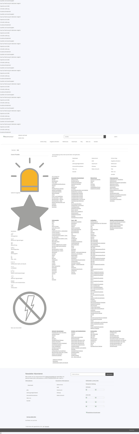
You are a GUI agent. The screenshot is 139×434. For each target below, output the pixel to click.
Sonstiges (54, 207)
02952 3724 (21, 138)
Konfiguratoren (94, 221)
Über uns (88, 141)
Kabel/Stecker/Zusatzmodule (78, 260)
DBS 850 (93, 261)
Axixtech (73, 332)
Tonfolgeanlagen (75, 207)
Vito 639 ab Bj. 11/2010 (57, 249)
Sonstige (73, 216)
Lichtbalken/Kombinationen (58, 184)
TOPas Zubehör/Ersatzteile (97, 324)
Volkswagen (55, 260)
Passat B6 (54, 269)
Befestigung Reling (114, 185)
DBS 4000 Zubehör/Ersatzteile (98, 252)
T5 (52, 275)
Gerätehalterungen (114, 193)
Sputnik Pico (94, 340)
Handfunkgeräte (75, 243)
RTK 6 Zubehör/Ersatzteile (97, 284)
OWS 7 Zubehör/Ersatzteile (97, 272)
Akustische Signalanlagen (17, 240)
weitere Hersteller (75, 228)
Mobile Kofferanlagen (115, 223)
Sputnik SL (93, 341)
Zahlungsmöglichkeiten (78, 163)
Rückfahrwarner (75, 181)
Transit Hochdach (56, 234)
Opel (53, 256)
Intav (92, 296)
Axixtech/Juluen (55, 334)
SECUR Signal (94, 305)
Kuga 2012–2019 (56, 228)
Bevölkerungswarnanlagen (116, 228)
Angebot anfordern (54, 141)
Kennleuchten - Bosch (57, 197)
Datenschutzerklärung (50, 376)
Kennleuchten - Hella (57, 201)
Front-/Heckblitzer (56, 346)
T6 (52, 276)
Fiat (53, 223)
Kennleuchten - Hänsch (57, 199)
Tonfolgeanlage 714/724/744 (78, 199)
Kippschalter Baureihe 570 (77, 341)
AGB (93, 161)
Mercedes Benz (55, 241)
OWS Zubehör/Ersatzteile (97, 269)
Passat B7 (54, 270)
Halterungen (74, 256)
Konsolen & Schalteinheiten (78, 344)
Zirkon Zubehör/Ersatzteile (97, 327)
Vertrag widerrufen (31, 417)
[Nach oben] (0, 433)
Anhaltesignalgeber (56, 344)
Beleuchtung (14, 245)
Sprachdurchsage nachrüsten (117, 338)
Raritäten (54, 205)
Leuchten (93, 185)
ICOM (72, 247)
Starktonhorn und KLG (76, 191)
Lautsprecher (74, 261)
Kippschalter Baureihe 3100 (78, 340)
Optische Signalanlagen (16, 278)
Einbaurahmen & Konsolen (116, 190)
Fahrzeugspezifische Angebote (98, 302)
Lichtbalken (93, 301)
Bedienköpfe (74, 255)
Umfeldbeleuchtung (95, 187)
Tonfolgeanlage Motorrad (77, 201)
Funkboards (74, 238)
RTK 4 (92, 276)
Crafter (53, 263)
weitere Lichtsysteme (57, 354)
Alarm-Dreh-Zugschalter (77, 337)
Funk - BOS (13, 259)
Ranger (53, 229)
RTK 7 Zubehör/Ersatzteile (97, 292)
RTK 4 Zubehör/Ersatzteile (97, 278)
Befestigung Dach (114, 184)
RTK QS (92, 293)
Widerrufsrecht (95, 169)
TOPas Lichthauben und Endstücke (99, 322)
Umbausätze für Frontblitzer (59, 351)
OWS (92, 267)
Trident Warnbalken (95, 307)
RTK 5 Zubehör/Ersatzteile (97, 281)
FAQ (81, 141)
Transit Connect (56, 232)
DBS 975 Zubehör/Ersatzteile (97, 264)
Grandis (54, 253)
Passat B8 (54, 272)
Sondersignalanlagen (76, 182)
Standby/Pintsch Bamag (57, 188)
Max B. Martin (74, 210)
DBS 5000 (93, 253)
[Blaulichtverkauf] (8, 136)
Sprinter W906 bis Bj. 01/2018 (59, 244)
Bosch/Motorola (75, 232)
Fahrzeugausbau (15, 249)
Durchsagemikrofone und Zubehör (79, 190)
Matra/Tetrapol (55, 193)
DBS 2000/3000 (94, 240)
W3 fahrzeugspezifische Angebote (99, 317)
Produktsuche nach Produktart (59, 343)
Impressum (94, 163)
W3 (91, 316)
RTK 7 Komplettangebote (97, 287)
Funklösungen (113, 332)
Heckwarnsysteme (56, 348)
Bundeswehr (55, 181)
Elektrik (111, 191)
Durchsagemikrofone (76, 204)
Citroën (92, 225)
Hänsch (54, 185)
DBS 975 (93, 263)
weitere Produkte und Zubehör (78, 348)
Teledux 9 (73, 235)
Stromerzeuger (113, 346)
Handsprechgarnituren (76, 269)
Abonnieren (109, 374)
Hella (53, 187)
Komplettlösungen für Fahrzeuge (99, 223)
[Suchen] (105, 136)
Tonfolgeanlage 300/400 (77, 193)
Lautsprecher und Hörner (77, 205)
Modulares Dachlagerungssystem (118, 194)
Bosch (72, 246)
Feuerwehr (73, 354)
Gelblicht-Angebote (57, 359)
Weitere (92, 237)
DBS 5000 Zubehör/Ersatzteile (98, 258)
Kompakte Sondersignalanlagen (117, 221)
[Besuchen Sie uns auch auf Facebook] (26, 422)
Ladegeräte (74, 270)
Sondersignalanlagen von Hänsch (118, 340)
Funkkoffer (73, 240)
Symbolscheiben (75, 346)
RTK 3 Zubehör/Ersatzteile (97, 275)
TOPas (92, 320)
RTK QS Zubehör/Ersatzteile (97, 295)
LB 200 (92, 314)
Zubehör (112, 229)
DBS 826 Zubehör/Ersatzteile (97, 260)
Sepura (73, 226)
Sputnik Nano (94, 338)
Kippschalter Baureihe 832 (77, 343)
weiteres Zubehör (95, 328)
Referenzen (65, 141)
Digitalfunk (74, 223)
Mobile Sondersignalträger (116, 225)
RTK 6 (92, 282)
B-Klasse (54, 243)
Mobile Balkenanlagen (115, 226)
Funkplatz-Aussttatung (76, 241)
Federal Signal (74, 179)
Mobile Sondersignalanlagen (97, 298)
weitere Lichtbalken (56, 190)
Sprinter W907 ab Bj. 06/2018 (59, 246)
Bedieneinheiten (75, 338)
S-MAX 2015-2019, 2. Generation (59, 231)
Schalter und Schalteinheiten (18, 282)
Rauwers (93, 299)
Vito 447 (54, 247)
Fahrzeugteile (14, 253)
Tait (72, 234)
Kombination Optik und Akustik (60, 362)
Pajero (53, 255)
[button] (109, 136)
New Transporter (56, 266)
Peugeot (92, 232)
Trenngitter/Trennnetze (115, 199)
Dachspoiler (113, 187)
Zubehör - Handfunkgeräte (77, 264)
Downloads (74, 141)
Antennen (73, 267)
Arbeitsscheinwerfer (95, 179)
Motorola (73, 225)
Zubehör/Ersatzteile (56, 191)
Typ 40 (92, 343)
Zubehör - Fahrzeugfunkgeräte (78, 252)
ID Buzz (54, 264)
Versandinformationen (77, 166)
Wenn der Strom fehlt (16, 328)
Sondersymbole (75, 355)
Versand (47, 426)
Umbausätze (14, 287)
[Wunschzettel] (112, 136)
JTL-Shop (136, 430)
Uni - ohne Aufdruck (76, 357)
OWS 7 (92, 270)
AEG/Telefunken (75, 231)
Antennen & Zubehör (76, 221)
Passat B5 (54, 267)
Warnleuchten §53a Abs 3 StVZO (59, 352)
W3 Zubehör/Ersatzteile (96, 319)
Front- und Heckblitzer (57, 196)
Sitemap (94, 166)
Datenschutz (95, 158)
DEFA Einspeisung (114, 188)
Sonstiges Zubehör (75, 263)
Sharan (53, 273)
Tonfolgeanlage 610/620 (77, 196)
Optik (53, 194)
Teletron (73, 237)
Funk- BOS (54, 182)
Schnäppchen (14, 236)
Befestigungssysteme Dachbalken (118, 182)
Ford (53, 225)
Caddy (53, 261)
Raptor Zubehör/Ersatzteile (97, 273)
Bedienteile (74, 187)
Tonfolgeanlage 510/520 (77, 194)
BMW (53, 221)
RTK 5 (92, 279)
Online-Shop (43, 141)
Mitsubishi (54, 252)
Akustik (53, 179)
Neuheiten (55, 361)
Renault (54, 258)
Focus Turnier (55, 226)
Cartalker (73, 188)
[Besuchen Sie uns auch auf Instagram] (26, 424)
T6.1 (53, 278)
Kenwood (73, 249)
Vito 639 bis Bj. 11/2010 (57, 250)
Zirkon (92, 325)
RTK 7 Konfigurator (95, 285)
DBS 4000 (93, 247)
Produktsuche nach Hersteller (59, 332)
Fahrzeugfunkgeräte (76, 229)
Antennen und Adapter (76, 253)
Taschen (73, 272)
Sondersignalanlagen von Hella (117, 341)
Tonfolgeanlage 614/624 (77, 197)
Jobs (73, 161)
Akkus (72, 266)
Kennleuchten (55, 349)
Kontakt (96, 141)
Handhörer (74, 258)
